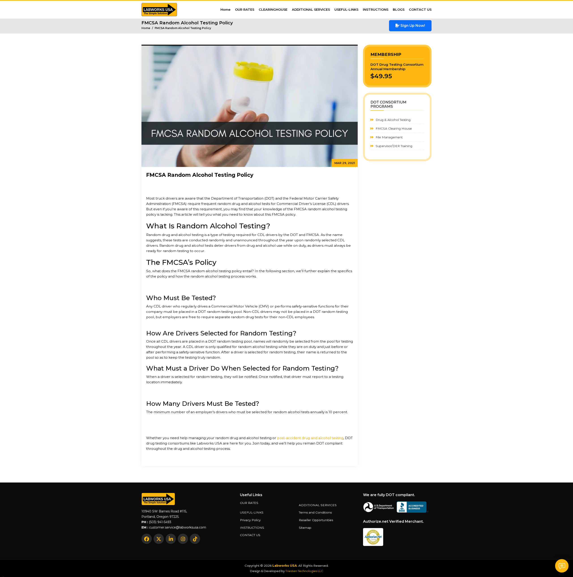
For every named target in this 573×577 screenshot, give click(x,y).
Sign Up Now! (412, 25)
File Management (389, 137)
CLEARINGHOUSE (273, 10)
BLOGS (398, 10)
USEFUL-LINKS (346, 10)
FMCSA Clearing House (393, 128)
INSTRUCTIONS (375, 10)
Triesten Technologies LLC (304, 571)
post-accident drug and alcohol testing (310, 438)
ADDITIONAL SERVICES (311, 10)
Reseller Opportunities (316, 520)
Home (225, 10)
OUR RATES (244, 10)
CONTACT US (420, 10)
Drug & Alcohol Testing (393, 120)
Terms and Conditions (315, 512)
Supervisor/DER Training (393, 146)
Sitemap (305, 527)
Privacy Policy (250, 520)
